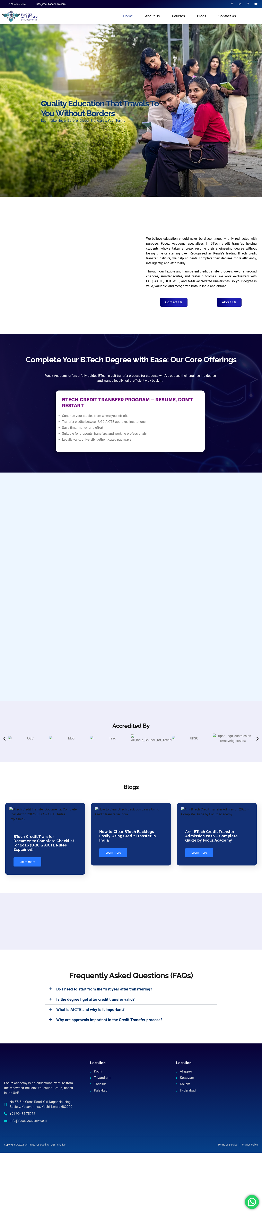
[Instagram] (248, 4)
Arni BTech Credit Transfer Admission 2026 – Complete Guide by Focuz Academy (211, 835)
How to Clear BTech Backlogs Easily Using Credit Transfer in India (127, 835)
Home (128, 16)
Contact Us (227, 16)
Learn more (27, 862)
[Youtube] (256, 4)
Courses (178, 16)
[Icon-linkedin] (240, 4)
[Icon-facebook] (232, 4)
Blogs (201, 16)
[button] (4, 738)
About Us (152, 16)
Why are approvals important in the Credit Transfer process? (109, 1019)
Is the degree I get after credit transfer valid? (95, 999)
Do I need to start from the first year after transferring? (104, 989)
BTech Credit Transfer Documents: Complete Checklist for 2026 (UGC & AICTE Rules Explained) (44, 843)
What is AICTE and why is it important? (90, 1009)
